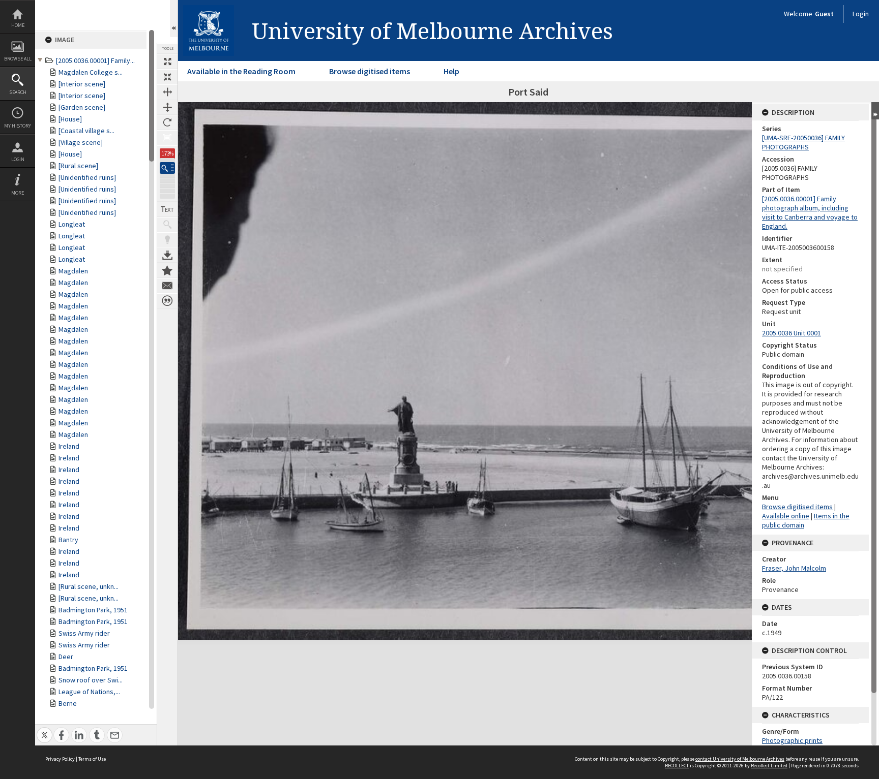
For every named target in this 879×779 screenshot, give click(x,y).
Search (17, 92)
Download (167, 255)
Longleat (71, 224)
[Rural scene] (78, 165)
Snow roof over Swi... (90, 679)
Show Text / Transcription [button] (167, 209)
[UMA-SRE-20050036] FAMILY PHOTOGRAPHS (803, 142)
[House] (70, 118)
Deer (65, 656)
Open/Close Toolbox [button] (174, 18)
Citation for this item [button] (167, 300)
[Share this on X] (44, 729)
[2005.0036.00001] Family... (95, 60)
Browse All (18, 58)
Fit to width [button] (167, 92)
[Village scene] (80, 142)
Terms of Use (92, 759)
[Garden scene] (81, 107)
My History (17, 125)
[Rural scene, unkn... (88, 586)
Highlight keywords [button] (167, 239)
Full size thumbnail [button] (167, 61)
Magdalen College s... (90, 72)
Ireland (68, 446)
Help (451, 71)
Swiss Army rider (84, 633)
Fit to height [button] (167, 107)
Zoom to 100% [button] (167, 137)
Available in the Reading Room (241, 71)
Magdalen (73, 270)
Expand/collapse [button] (875, 110)
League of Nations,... (89, 691)
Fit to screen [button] (167, 76)
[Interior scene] (81, 83)
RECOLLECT (677, 765)
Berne (67, 703)
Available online (785, 515)
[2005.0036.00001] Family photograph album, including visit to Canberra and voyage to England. (810, 212)
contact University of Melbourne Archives (739, 759)
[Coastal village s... (86, 130)
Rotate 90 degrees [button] (167, 122)
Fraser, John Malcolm (794, 568)
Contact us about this (167, 285)
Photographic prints (792, 740)
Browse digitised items (369, 71)
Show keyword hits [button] (167, 224)
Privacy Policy (60, 759)
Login (17, 159)
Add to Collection (167, 270)
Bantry (68, 539)
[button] (167, 168)
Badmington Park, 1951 (93, 609)
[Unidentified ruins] (87, 177)
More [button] (17, 193)
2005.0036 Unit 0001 (791, 332)
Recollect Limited (769, 765)
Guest (824, 13)
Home (17, 25)
